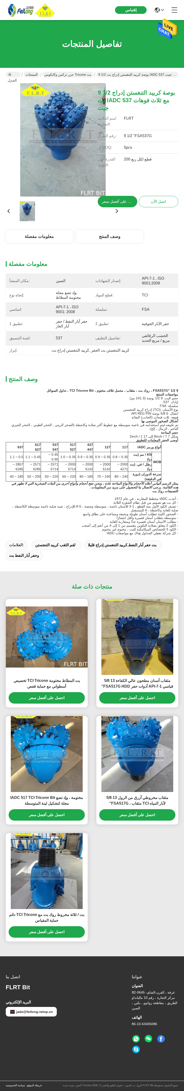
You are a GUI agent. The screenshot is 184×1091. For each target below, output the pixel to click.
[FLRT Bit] (32, 10)
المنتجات (32, 74)
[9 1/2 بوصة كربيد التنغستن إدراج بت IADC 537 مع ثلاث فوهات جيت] (63, 140)
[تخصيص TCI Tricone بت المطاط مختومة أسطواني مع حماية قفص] (47, 637)
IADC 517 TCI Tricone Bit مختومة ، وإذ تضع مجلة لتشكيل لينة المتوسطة (46, 800)
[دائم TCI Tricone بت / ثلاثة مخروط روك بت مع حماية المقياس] (47, 871)
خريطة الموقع (34, 1085)
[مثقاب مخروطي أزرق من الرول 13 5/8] (137, 754)
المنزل (13, 74)
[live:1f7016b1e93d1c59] (136, 1049)
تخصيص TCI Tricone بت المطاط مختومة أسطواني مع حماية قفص (47, 683)
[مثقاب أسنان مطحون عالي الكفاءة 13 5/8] (137, 637)
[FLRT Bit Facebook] (161, 1039)
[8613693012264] (136, 1039)
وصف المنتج (110, 236)
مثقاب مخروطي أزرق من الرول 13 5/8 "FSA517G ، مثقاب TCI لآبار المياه (137, 800)
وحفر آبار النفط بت (24, 555)
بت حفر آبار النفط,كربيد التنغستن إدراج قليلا (122, 545)
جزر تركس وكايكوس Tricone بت (67, 74)
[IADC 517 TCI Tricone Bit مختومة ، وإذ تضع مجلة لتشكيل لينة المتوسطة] (47, 754)
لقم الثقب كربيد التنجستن (55, 545)
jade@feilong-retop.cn (34, 1012)
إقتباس (131, 10)
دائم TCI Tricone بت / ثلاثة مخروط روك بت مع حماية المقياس (46, 917)
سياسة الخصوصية (15, 1085)
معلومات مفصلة (39, 236)
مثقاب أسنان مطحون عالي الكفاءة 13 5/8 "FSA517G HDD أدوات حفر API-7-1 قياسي (137, 683)
